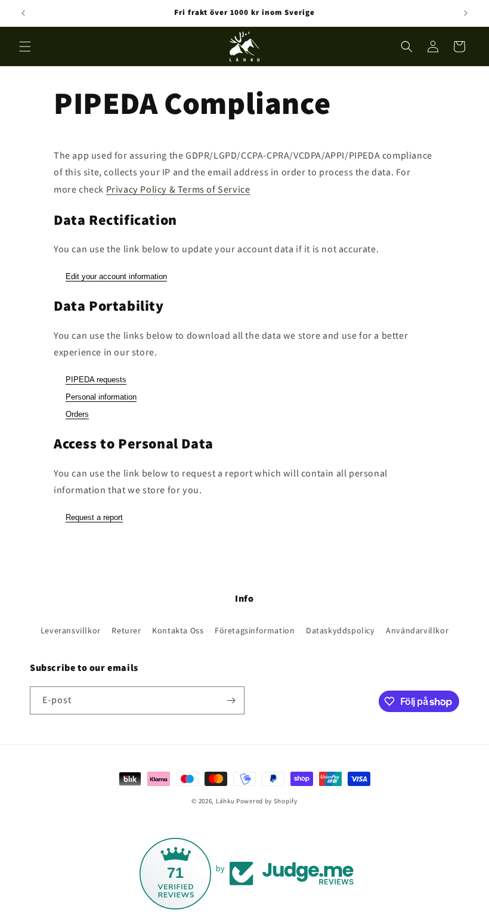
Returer (126, 630)
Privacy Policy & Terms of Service (178, 189)
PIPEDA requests (96, 379)
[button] (25, 46)
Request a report (94, 517)
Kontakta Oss (177, 630)
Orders (77, 414)
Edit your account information (116, 276)
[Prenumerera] (231, 700)
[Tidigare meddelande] (23, 13)
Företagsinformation (255, 630)
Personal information (101, 396)
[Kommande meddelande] (466, 13)
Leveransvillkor (71, 630)
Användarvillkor (417, 630)
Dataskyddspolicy (340, 630)
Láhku (226, 801)
